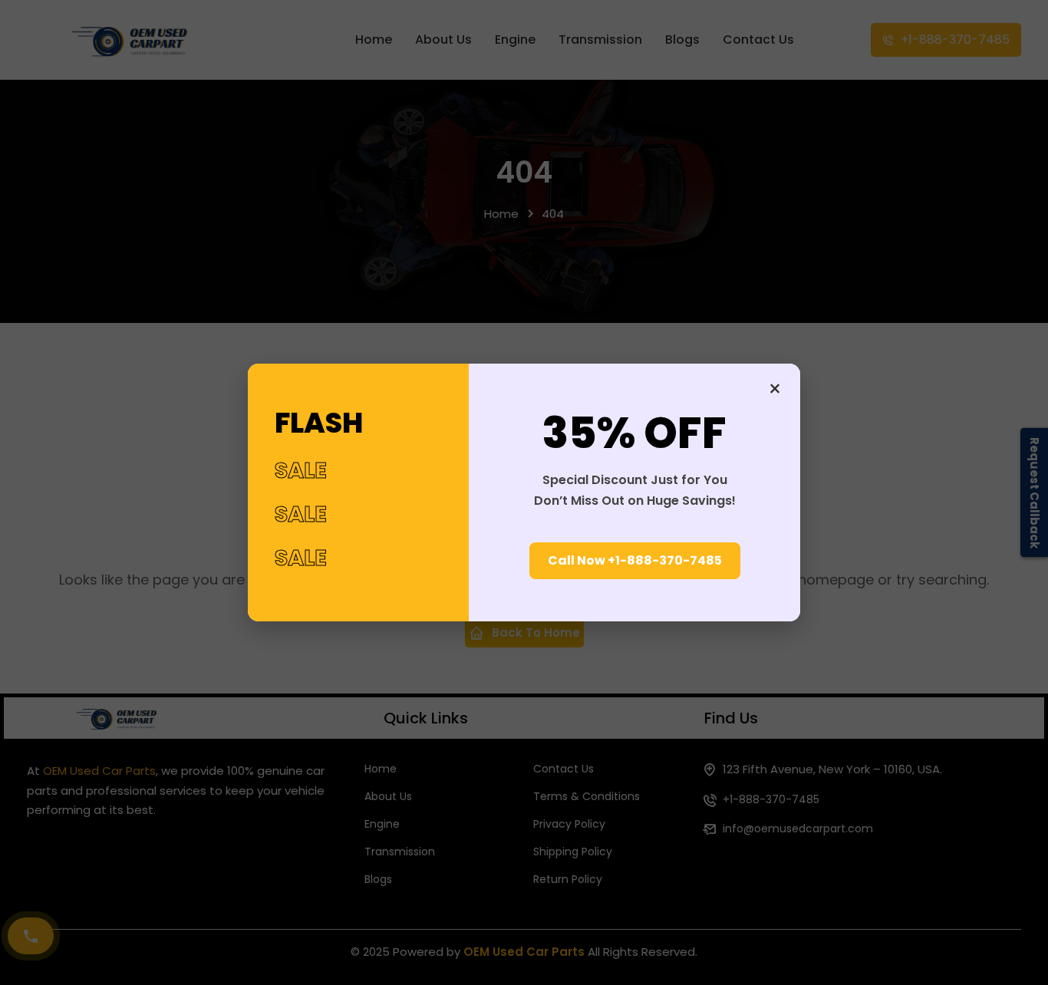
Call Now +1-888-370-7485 (635, 560)
